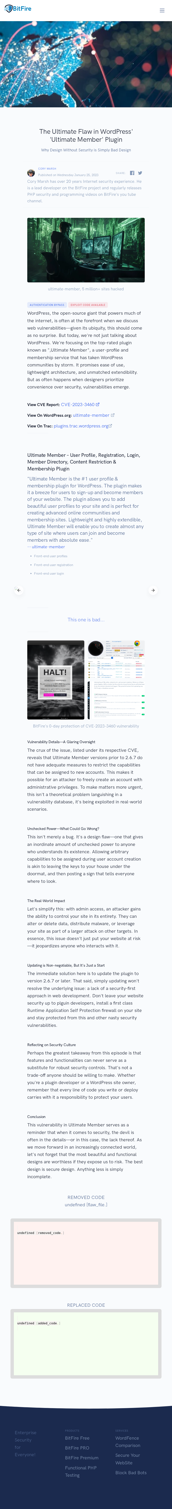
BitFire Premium (82, 1458)
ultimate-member (92, 415)
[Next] (153, 590)
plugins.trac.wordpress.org (81, 426)
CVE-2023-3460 (78, 404)
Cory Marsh (47, 168)
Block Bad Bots (131, 1472)
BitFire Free (77, 1438)
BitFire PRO (77, 1448)
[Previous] (18, 590)
